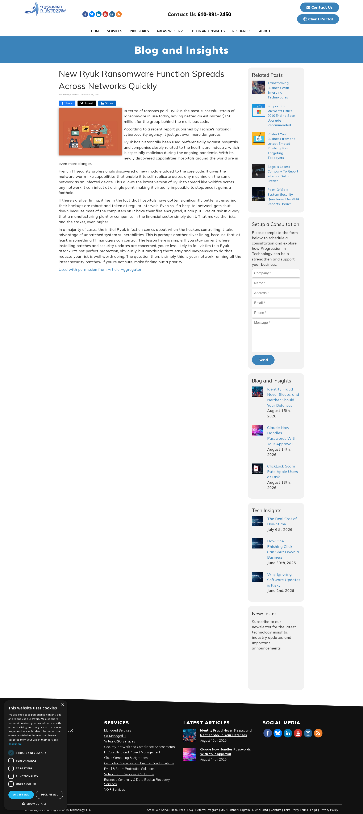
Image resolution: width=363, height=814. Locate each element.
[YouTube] (105, 14)
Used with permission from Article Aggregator (100, 269)
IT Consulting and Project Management (132, 752)
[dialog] (35, 755)
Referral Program (206, 809)
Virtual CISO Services (119, 741)
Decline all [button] (49, 794)
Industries (139, 31)
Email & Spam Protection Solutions (129, 769)
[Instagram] (112, 14)
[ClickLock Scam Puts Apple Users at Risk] (257, 468)
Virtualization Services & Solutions (129, 774)
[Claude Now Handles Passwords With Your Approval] (257, 430)
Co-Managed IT (115, 736)
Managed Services (117, 730)
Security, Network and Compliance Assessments (139, 747)
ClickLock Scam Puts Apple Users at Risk (282, 471)
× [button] (62, 704)
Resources (241, 31)
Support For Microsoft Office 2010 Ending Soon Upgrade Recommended (281, 115)
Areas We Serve (171, 31)
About (265, 31)
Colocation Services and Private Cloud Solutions (139, 763)
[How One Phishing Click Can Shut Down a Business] (257, 543)
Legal (313, 809)
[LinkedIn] (98, 14)
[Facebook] (85, 14)
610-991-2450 (214, 14)
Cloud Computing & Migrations (126, 758)
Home (96, 31)
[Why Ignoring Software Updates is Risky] (257, 577)
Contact (276, 809)
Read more (15, 744)
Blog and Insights (208, 31)
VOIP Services (114, 789)
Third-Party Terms (296, 809)
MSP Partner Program (235, 809)
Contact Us (321, 7)
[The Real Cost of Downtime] (257, 521)
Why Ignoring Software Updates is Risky (283, 579)
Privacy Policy (329, 809)
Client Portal (320, 19)
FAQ (190, 809)
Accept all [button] (21, 794)
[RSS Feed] (118, 14)
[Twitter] (91, 14)
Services (114, 31)
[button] (35, 804)
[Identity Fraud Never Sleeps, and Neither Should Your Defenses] (257, 391)
